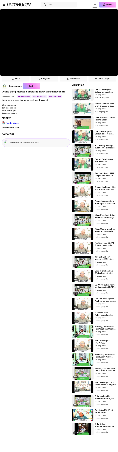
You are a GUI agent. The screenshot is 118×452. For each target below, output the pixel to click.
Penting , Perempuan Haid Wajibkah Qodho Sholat (104, 327)
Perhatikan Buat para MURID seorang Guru (104, 105)
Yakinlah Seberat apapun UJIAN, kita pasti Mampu (103, 258)
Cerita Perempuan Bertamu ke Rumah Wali (104, 132)
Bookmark (75, 78)
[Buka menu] (4, 5)
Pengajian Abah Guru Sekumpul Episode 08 (105, 202)
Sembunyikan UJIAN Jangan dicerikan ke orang (104, 174)
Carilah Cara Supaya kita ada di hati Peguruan (104, 160)
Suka (17, 78)
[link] (12, 86)
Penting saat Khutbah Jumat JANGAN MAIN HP (105, 369)
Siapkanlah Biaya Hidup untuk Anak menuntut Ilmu (105, 188)
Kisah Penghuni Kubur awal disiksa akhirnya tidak (105, 216)
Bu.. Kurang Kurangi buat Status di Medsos (105, 146)
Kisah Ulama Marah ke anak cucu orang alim (105, 230)
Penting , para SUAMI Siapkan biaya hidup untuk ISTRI (104, 244)
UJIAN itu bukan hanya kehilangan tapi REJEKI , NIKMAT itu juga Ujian (105, 286)
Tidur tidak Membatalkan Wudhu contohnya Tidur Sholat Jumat (104, 425)
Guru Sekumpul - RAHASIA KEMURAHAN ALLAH (105, 341)
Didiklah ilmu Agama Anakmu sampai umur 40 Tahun (105, 300)
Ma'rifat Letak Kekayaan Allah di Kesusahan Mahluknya (105, 314)
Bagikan (46, 78)
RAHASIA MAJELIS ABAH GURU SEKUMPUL (104, 411)
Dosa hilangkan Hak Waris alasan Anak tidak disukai (104, 272)
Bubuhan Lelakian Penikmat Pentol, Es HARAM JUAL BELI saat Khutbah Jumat (104, 397)
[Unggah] (95, 5)
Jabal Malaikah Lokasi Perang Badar (105, 118)
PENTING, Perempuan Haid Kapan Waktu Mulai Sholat (105, 355)
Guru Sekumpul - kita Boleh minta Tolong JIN (105, 383)
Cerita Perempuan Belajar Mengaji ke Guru (103, 91)
